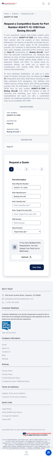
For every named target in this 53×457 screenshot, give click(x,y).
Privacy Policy (7, 371)
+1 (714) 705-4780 (12, 302)
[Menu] (49, 3)
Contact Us (6, 352)
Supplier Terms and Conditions (14, 393)
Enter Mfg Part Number (20, 184)
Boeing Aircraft (28, 14)
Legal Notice (6, 409)
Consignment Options (10, 416)
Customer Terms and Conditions (14, 397)
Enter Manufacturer (19, 193)
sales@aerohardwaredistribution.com (19, 299)
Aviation (15, 14)
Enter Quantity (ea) (19, 201)
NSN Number (16, 219)
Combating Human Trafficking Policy (15, 381)
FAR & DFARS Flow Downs (12, 412)
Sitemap (5, 359)
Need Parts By (17, 228)
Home (6, 14)
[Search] (43, 3)
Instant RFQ (6, 419)
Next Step (37, 267)
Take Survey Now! (9, 333)
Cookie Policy (7, 374)
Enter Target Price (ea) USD (22, 210)
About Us (5, 348)
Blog (3, 355)
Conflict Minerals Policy (11, 378)
